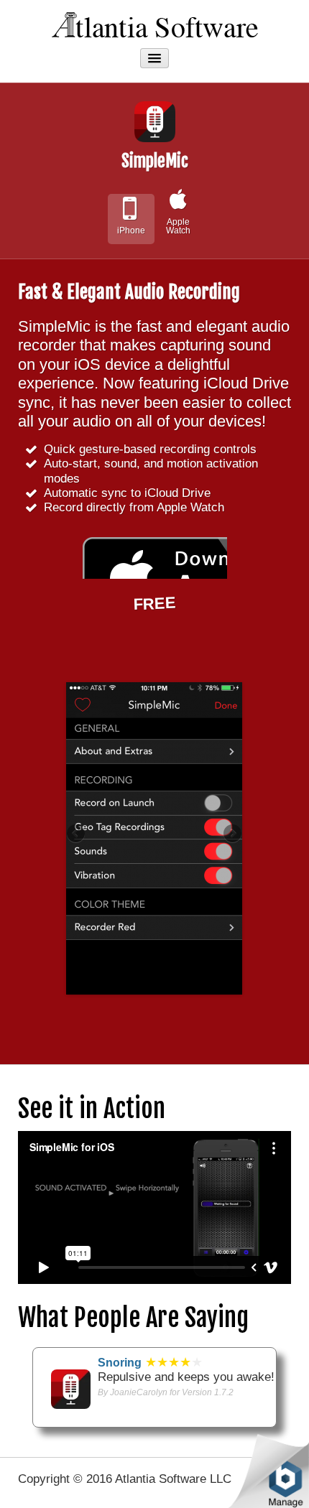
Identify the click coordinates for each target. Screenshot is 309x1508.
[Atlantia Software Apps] (154, 23)
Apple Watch (178, 226)
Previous (77, 834)
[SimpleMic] (71, 1388)
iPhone (131, 230)
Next (231, 834)
